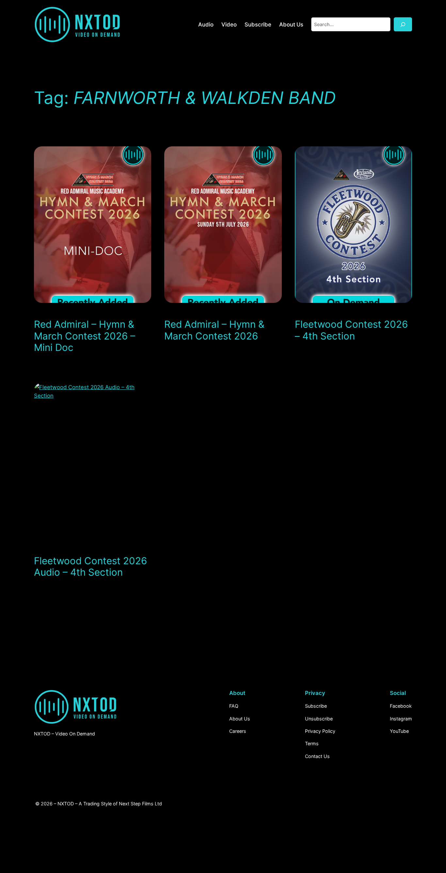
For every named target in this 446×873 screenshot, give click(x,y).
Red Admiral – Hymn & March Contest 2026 (214, 330)
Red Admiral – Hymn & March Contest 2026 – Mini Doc (84, 336)
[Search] (403, 24)
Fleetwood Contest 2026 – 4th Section (351, 330)
